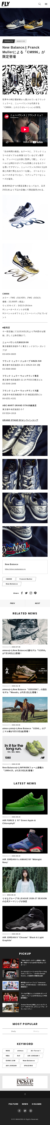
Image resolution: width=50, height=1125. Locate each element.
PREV (12, 603)
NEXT (37, 603)
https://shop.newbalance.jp (15, 569)
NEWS (25, 1104)
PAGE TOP (25, 1094)
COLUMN (36, 1104)
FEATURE (13, 1104)
